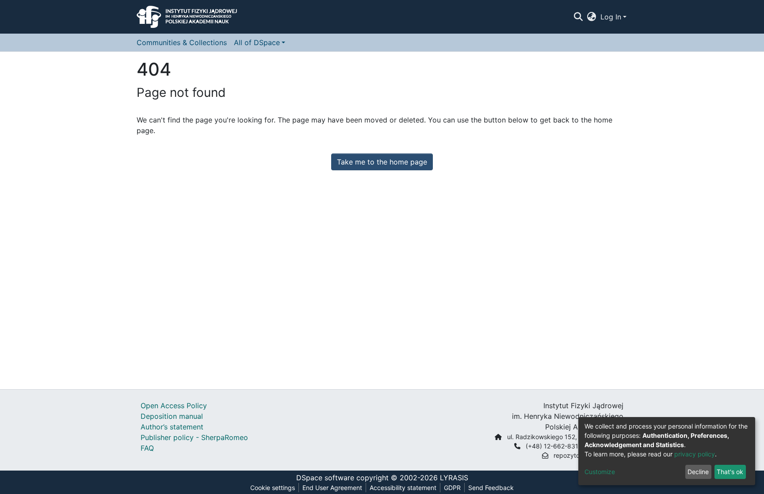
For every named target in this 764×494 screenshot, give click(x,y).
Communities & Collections (182, 42)
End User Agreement (332, 487)
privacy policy (694, 454)
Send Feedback (491, 487)
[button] (591, 16)
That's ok (730, 471)
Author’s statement (172, 426)
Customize (599, 471)
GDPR (452, 487)
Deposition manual (172, 416)
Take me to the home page (382, 161)
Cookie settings (272, 487)
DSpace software (325, 477)
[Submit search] (578, 16)
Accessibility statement (403, 487)
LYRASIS (454, 477)
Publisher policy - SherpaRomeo (194, 437)
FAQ (147, 448)
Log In (610, 16)
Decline (698, 471)
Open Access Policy (174, 405)
